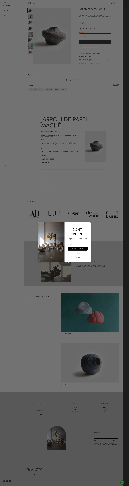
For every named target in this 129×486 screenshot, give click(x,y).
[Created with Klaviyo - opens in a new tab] (64, 263)
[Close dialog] (89, 224)
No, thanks (77, 257)
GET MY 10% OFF (77, 249)
